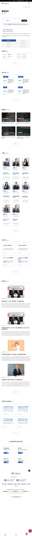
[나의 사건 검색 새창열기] (12, 498)
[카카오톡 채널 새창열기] (16, 498)
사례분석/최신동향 (23, 47)
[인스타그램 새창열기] (20, 498)
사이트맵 (29, 485)
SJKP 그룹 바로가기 (14, 477)
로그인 (9, 0)
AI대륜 (30, 0)
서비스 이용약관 (4, 485)
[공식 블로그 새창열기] (14, 498)
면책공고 (15, 485)
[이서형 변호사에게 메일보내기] (9, 201)
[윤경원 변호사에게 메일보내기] (18, 201)
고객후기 (23, 45)
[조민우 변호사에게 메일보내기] (18, 224)
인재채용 (26, 0)
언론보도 (9, 47)
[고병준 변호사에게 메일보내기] (18, 178)
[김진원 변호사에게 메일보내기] (9, 178)
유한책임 (18, 485)
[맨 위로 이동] (29, 472)
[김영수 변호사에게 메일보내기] (28, 201)
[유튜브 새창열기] (18, 498)
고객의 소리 (16, 487)
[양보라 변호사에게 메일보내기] (9, 224)
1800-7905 (20, 0)
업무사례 (9, 43)
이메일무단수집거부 (24, 485)
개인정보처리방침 (10, 485)
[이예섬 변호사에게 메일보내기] (28, 178)
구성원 (9, 45)
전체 (9, 41)
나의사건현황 (13, 0)
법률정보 (23, 43)
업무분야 (23, 41)
